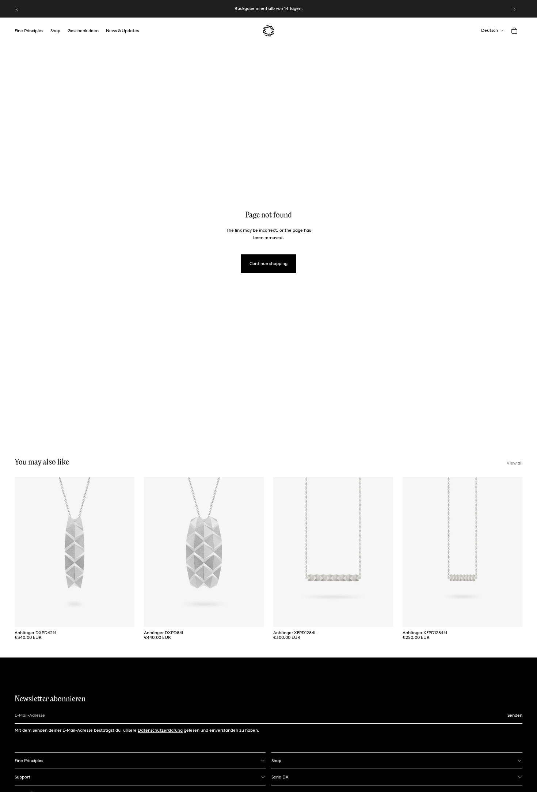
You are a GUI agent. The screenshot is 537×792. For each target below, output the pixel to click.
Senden (514, 715)
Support (22, 777)
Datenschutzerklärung (160, 730)
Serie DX (280, 777)
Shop (276, 760)
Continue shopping (268, 263)
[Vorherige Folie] (17, 9)
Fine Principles (29, 760)
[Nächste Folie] (514, 9)
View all (514, 463)
